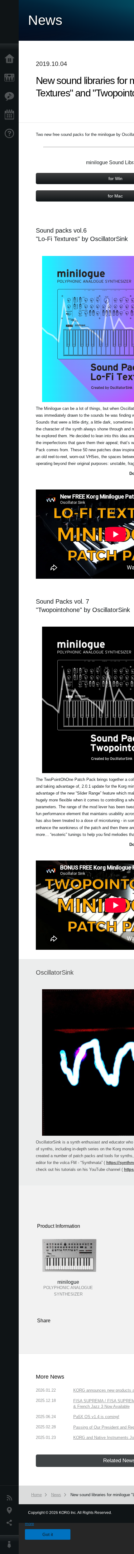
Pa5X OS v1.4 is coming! (96, 1416)
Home (11, 59)
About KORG (11, 1544)
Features (11, 96)
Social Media (11, 1523)
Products (11, 77)
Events (11, 115)
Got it (47, 1534)
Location (11, 1510)
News (11, 1498)
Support (11, 133)
